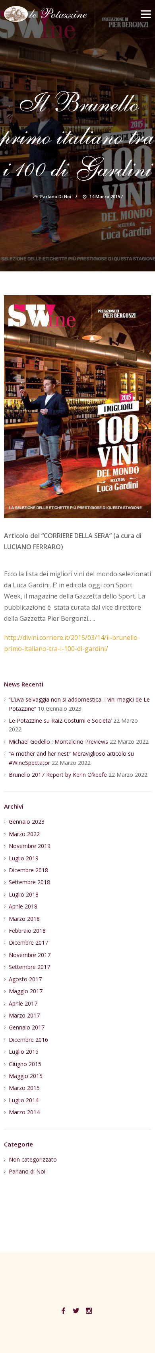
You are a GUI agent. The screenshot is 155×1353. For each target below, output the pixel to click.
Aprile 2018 (23, 906)
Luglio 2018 (24, 894)
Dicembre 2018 (28, 870)
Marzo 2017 (24, 1015)
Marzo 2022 (24, 834)
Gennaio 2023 (27, 821)
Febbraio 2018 (27, 930)
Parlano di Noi (55, 196)
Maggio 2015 (26, 1076)
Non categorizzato (33, 1159)
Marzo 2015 (24, 1088)
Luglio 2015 (24, 1051)
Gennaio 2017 (27, 1027)
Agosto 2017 (25, 979)
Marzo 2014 (24, 1112)
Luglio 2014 (24, 1100)
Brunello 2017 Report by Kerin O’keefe (58, 774)
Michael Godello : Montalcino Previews (58, 741)
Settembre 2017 (29, 967)
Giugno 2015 (25, 1064)
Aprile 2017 (23, 1003)
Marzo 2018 (24, 918)
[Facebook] (63, 1310)
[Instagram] (89, 1310)
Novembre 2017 (29, 955)
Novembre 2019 (29, 846)
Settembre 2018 (29, 882)
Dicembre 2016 (28, 1039)
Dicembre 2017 (28, 942)
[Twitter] (76, 1310)
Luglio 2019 (24, 858)
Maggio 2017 (26, 991)
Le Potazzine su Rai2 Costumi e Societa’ (60, 720)
